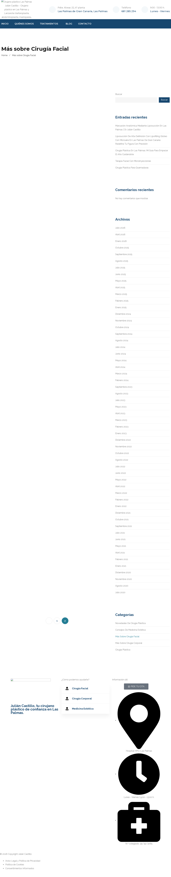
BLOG (69, 23)
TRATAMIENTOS (49, 23)
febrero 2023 (121, 426)
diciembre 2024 (123, 314)
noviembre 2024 (123, 320)
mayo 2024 (121, 360)
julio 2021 (120, 533)
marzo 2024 (121, 373)
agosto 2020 (121, 586)
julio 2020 (120, 592)
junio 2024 (120, 354)
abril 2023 (120, 413)
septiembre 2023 (123, 387)
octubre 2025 (122, 247)
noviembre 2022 (123, 446)
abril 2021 (120, 552)
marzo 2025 (121, 294)
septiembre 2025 (123, 254)
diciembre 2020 (123, 572)
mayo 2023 (120, 406)
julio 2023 (120, 400)
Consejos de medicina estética (130, 630)
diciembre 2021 (123, 513)
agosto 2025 (121, 261)
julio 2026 (120, 228)
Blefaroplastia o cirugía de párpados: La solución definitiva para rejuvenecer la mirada (78, 479)
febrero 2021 (121, 559)
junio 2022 (120, 473)
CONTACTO (84, 23)
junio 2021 (120, 539)
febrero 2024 (122, 380)
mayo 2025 (120, 281)
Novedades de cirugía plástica (130, 623)
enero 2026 (121, 241)
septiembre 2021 (123, 526)
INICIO (5, 23)
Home (4, 55)
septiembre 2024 (123, 334)
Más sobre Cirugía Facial (127, 636)
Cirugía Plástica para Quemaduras (132, 167)
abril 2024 (120, 367)
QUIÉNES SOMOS (24, 23)
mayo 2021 (120, 546)
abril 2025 (120, 287)
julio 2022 (120, 466)
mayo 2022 (120, 479)
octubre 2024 (122, 327)
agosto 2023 (121, 393)
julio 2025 (120, 267)
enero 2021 (120, 566)
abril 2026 (120, 234)
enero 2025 (121, 307)
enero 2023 (121, 433)
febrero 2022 (121, 499)
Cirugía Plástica (122, 649)
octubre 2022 (122, 453)
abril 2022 (120, 486)
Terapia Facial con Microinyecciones (133, 161)
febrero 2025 (121, 301)
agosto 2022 (121, 460)
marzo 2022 (121, 493)
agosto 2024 (121, 340)
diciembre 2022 (123, 440)
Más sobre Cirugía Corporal (128, 643)
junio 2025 (120, 274)
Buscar (118, 94)
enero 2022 (121, 506)
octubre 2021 (122, 519)
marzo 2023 (121, 420)
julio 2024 (120, 347)
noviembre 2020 (123, 579)
